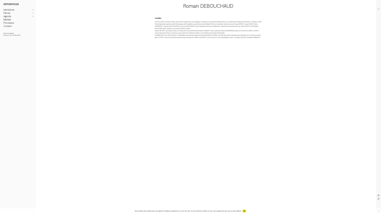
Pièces (6, 13)
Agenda (7, 17)
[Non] (379, 211)
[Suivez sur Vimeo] (379, 199)
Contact (7, 26)
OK (244, 211)
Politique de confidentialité (11, 35)
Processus (8, 23)
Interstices (8, 10)
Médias (7, 20)
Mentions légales (8, 33)
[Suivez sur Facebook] (379, 195)
